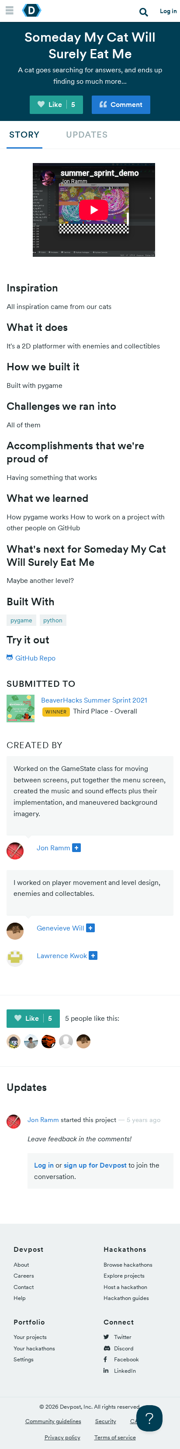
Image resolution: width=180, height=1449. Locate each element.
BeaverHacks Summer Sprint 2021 (94, 700)
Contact (24, 1287)
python (52, 620)
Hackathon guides (126, 1298)
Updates (87, 134)
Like (61, 104)
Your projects (30, 1337)
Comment (125, 104)
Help (20, 1298)
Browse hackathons (128, 1264)
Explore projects (124, 1275)
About (21, 1264)
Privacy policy (62, 1437)
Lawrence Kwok (62, 955)
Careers (24, 1275)
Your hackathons (34, 1348)
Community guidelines (53, 1421)
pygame (21, 620)
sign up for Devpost (95, 1165)
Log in (168, 11)
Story (24, 134)
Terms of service (115, 1437)
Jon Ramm (53, 847)
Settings (24, 1359)
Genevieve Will (60, 927)
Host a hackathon (125, 1287)
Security (105, 1421)
